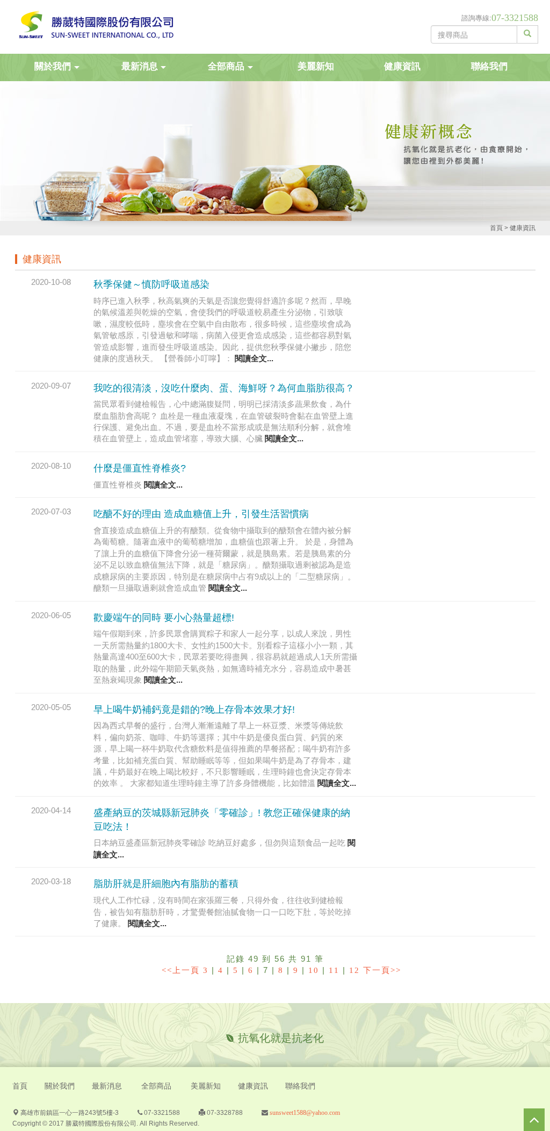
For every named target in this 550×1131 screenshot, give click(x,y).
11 (334, 970)
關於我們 (60, 1086)
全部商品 (156, 1086)
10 (313, 970)
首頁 (496, 228)
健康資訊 (402, 66)
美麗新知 (316, 66)
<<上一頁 (181, 970)
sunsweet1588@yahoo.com (304, 1112)
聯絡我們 (489, 66)
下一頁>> (382, 970)
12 (354, 970)
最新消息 (107, 1086)
